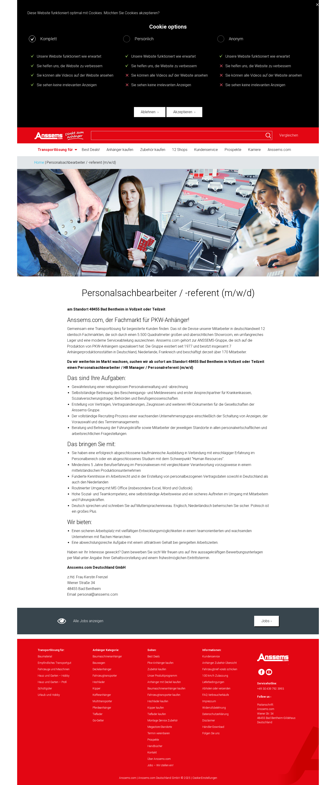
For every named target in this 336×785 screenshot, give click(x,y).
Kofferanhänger (102, 695)
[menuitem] (56, 149)
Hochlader (99, 682)
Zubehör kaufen (152, 149)
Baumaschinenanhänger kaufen (166, 688)
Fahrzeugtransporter (105, 675)
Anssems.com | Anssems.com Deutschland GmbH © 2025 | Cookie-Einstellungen (168, 778)
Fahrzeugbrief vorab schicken (219, 669)
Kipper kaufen (155, 707)
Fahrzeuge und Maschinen (53, 669)
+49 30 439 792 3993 (270, 688)
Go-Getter (98, 720)
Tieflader (97, 714)
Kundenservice (206, 149)
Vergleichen (288, 135)
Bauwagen (99, 662)
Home (39, 162)
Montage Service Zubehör (162, 720)
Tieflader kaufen (156, 714)
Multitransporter (102, 701)
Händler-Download (213, 727)
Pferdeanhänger (102, 707)
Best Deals (153, 656)
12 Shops (179, 149)
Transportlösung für (55, 149)
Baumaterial (45, 656)
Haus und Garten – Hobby (53, 675)
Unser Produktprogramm (162, 675)
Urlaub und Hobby (49, 695)
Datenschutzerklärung (215, 714)
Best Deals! (91, 149)
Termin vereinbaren (158, 733)
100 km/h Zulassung (215, 675)
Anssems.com (279, 149)
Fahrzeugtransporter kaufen (163, 695)
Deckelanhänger (102, 669)
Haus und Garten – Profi (52, 682)
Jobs (265, 621)
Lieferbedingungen (213, 682)
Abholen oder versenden (216, 688)
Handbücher (154, 746)
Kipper (96, 688)
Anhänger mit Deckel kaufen (164, 682)
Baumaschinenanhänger (107, 656)
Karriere (254, 149)
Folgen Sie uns (211, 733)
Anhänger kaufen (120, 149)
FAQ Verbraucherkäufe (215, 695)
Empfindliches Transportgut (54, 662)
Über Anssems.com (159, 759)
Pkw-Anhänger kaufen (160, 662)
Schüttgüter (45, 688)
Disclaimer (208, 720)
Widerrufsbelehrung (214, 707)
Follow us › (264, 696)
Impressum (209, 701)
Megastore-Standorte (159, 727)
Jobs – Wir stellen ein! (160, 765)
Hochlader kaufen (157, 701)
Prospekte (233, 149)
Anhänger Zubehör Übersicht (219, 662)
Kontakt (152, 752)
